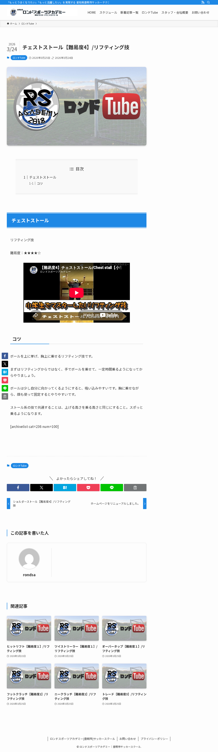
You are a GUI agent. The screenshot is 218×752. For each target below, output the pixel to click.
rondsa (29, 574)
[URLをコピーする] (135, 487)
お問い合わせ (127, 739)
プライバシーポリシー (154, 739)
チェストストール (42, 177)
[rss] (203, 2)
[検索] (208, 2)
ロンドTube (19, 57)
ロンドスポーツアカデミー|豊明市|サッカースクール (82, 739)
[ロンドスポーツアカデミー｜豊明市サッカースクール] (42, 12)
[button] (18, 487)
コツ (40, 183)
